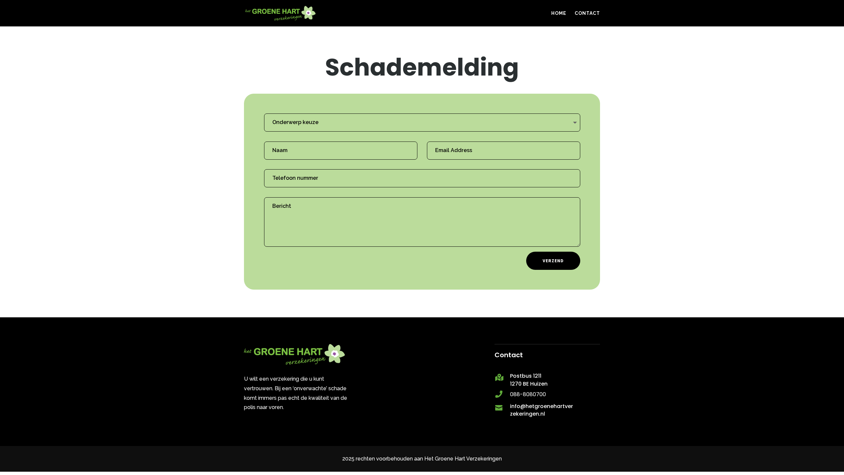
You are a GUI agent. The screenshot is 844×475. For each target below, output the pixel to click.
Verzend (553, 261)
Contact (587, 13)
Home (558, 13)
